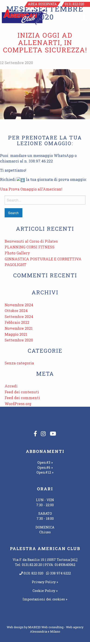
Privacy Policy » (45, 582)
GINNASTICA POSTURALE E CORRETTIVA (43, 258)
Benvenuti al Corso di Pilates (31, 241)
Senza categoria (19, 363)
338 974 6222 (60, 573)
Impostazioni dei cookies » (45, 599)
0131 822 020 (33, 573)
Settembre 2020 (19, 340)
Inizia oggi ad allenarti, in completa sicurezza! (45, 42)
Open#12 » (45, 472)
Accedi (11, 385)
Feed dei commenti (22, 397)
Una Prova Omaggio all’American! (31, 189)
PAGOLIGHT (15, 264)
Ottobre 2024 (16, 310)
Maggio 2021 (16, 334)
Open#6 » (45, 467)
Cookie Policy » (45, 590)
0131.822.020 (74, 4)
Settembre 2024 (19, 316)
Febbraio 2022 (17, 322)
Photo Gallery (17, 252)
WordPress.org (18, 403)
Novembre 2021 (19, 328)
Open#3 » (45, 462)
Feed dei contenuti (22, 391)
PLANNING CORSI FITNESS (29, 246)
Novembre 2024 (19, 304)
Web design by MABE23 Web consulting (35, 627)
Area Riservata (42, 4)
